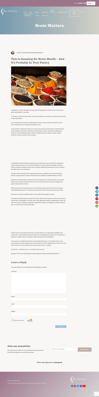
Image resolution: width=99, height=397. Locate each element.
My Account (45, 15)
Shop (37, 15)
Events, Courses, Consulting (28, 14)
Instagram (58, 362)
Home (24, 12)
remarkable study (16, 163)
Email (13, 304)
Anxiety (36, 12)
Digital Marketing (20, 383)
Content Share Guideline (35, 383)
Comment (14, 271)
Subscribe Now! (84, 349)
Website (13, 311)
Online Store (74, 13)
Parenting (44, 12)
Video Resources (62, 12)
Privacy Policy (43, 383)
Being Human (52, 11)
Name (13, 296)
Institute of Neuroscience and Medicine (40, 173)
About (30, 12)
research (42, 129)
